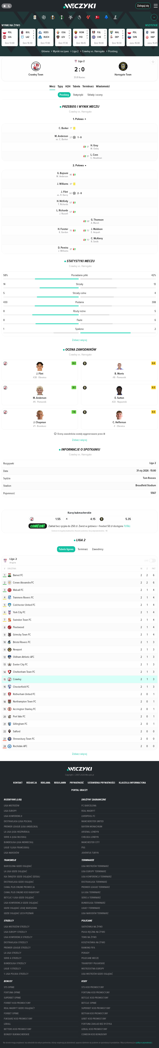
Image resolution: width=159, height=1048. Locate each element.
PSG (83, 847)
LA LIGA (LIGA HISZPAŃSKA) (16, 831)
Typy (60, 86)
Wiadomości (103, 86)
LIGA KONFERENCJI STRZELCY (18, 937)
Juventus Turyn (90, 852)
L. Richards (62, 210)
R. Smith (95, 241)
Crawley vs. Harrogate (93, 51)
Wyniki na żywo (11, 25)
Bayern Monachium (91, 826)
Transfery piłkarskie (93, 963)
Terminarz (88, 86)
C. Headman (96, 157)
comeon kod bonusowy (94, 1034)
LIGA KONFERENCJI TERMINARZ (96, 876)
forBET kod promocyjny (17, 1003)
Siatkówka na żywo (92, 926)
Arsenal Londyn (90, 831)
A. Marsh (95, 223)
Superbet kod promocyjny (95, 1008)
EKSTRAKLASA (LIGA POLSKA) (18, 821)
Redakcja (31, 782)
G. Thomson (97, 219)
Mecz (52, 86)
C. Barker (63, 128)
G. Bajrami (62, 173)
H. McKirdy (62, 201)
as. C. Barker (62, 139)
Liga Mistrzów (11, 805)
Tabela (76, 86)
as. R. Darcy (62, 195)
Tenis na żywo (89, 937)
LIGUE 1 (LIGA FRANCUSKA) (16, 847)
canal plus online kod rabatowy (22, 892)
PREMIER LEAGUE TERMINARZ (95, 887)
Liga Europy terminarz (93, 871)
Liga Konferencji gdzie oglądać (21, 902)
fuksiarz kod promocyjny (18, 1018)
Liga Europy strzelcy (15, 932)
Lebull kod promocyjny (94, 1029)
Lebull (7, 1023)
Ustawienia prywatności (101, 782)
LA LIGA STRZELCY (12, 952)
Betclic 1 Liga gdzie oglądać (19, 897)
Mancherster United (92, 821)
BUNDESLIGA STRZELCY (15, 963)
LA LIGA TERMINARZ (90, 892)
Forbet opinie (11, 1013)
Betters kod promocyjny (17, 1029)
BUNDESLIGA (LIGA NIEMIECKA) (18, 842)
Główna (45, 51)
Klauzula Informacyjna (132, 782)
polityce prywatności (144, 1042)
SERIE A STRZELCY (13, 958)
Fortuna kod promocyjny (95, 992)
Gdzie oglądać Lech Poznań (18, 913)
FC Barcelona (88, 805)
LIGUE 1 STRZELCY (12, 968)
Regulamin (60, 782)
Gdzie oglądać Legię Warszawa (20, 908)
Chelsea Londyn (90, 837)
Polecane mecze (90, 958)
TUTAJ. (127, 526)
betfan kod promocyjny (94, 1013)
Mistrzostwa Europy (92, 968)
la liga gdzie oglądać (15, 871)
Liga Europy (10, 810)
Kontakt (17, 782)
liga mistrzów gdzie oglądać (97, 973)
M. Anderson (61, 136)
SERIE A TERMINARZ (91, 897)
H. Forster (63, 229)
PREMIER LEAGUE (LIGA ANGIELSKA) (21, 826)
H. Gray (94, 145)
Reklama (45, 782)
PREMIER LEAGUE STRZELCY (17, 947)
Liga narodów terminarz (94, 913)
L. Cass (94, 154)
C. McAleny (97, 238)
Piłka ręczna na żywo (93, 932)
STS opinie (9, 987)
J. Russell (63, 213)
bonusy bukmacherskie (16, 1034)
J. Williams (62, 184)
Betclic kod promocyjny (94, 997)
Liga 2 (75, 51)
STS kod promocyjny (92, 987)
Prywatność (77, 782)
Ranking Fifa (88, 947)
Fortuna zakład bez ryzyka (96, 1023)
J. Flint (64, 191)
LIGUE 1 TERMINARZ (90, 908)
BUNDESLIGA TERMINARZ (93, 902)
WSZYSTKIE (151, 25)
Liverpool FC (88, 816)
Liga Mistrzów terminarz (95, 866)
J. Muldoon (97, 229)
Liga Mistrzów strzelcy (16, 926)
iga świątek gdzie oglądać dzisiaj (22, 876)
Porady (85, 952)
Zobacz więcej (79, 340)
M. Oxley (95, 148)
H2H (67, 86)
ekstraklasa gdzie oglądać (19, 881)
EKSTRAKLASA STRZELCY (16, 942)
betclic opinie (88, 1003)
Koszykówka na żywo (93, 942)
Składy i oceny (95, 95)
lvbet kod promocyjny (93, 1018)
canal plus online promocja (19, 887)
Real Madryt (88, 810)
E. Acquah (95, 232)
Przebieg (64, 94)
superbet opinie (12, 997)
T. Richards (63, 204)
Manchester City (90, 842)
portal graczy (79, 790)
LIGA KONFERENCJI (13, 816)
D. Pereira (63, 247)
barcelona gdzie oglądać (18, 866)
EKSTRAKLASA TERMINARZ (94, 881)
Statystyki (78, 95)
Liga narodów (11, 852)
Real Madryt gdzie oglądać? (19, 1008)
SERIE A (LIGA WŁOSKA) (15, 837)
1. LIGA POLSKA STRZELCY (16, 973)
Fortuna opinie (12, 992)
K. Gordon (63, 232)
